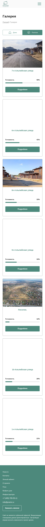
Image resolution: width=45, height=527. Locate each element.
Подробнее (22, 89)
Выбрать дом (7, 490)
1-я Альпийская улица (22, 429)
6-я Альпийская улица (22, 130)
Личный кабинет (8, 479)
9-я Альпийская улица (22, 250)
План (4, 487)
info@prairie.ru (8, 502)
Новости (6, 472)
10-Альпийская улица (22, 369)
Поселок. (22, 310)
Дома (15, 32)
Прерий (6, 22)
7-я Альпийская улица (22, 71)
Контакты (6, 475)
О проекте (6, 483)
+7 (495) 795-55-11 (10, 498)
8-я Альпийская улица (22, 190)
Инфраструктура (9, 494)
